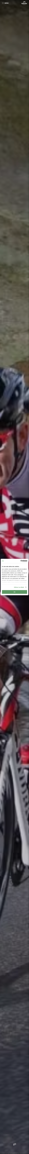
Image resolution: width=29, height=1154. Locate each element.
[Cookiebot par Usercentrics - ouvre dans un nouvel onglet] (20, 561)
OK (14, 592)
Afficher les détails (19, 587)
